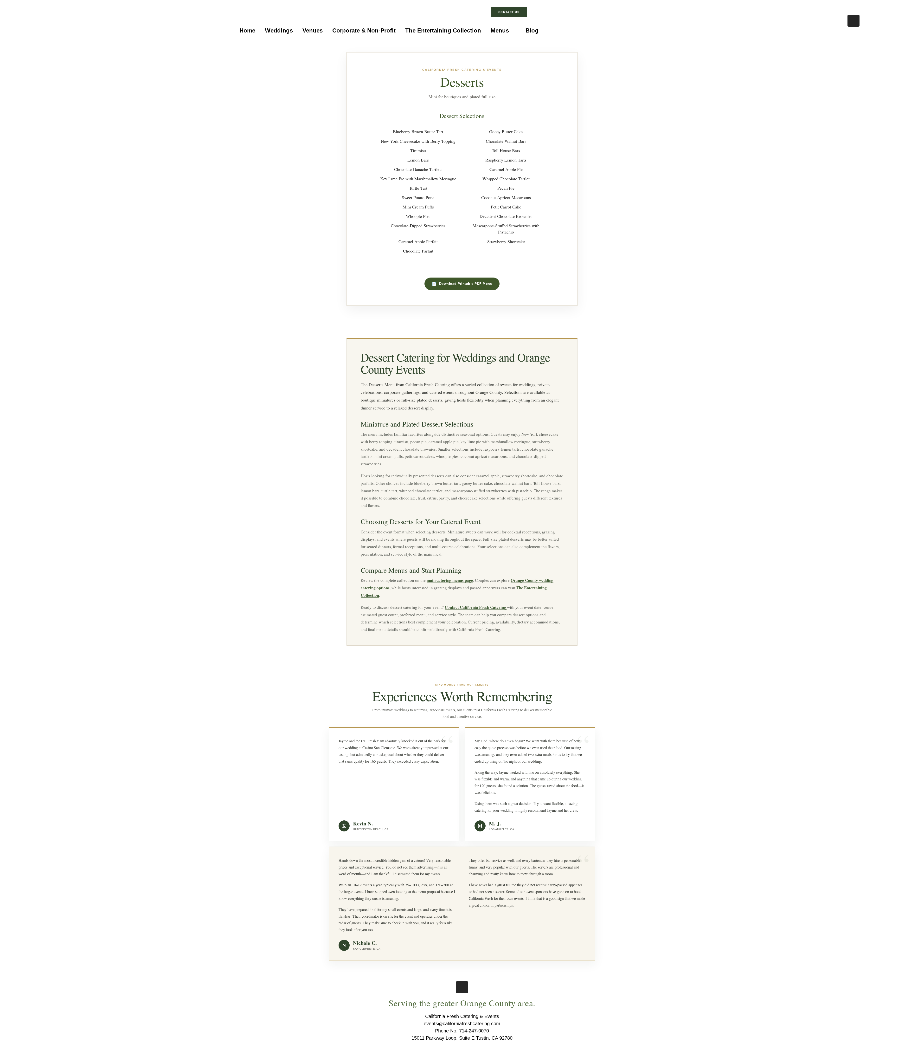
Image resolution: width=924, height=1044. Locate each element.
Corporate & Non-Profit (364, 30)
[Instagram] (853, 21)
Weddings (279, 30)
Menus (500, 30)
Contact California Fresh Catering (476, 607)
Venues (312, 30)
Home (247, 30)
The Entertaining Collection (443, 30)
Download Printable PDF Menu (466, 283)
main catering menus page (450, 580)
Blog (532, 30)
